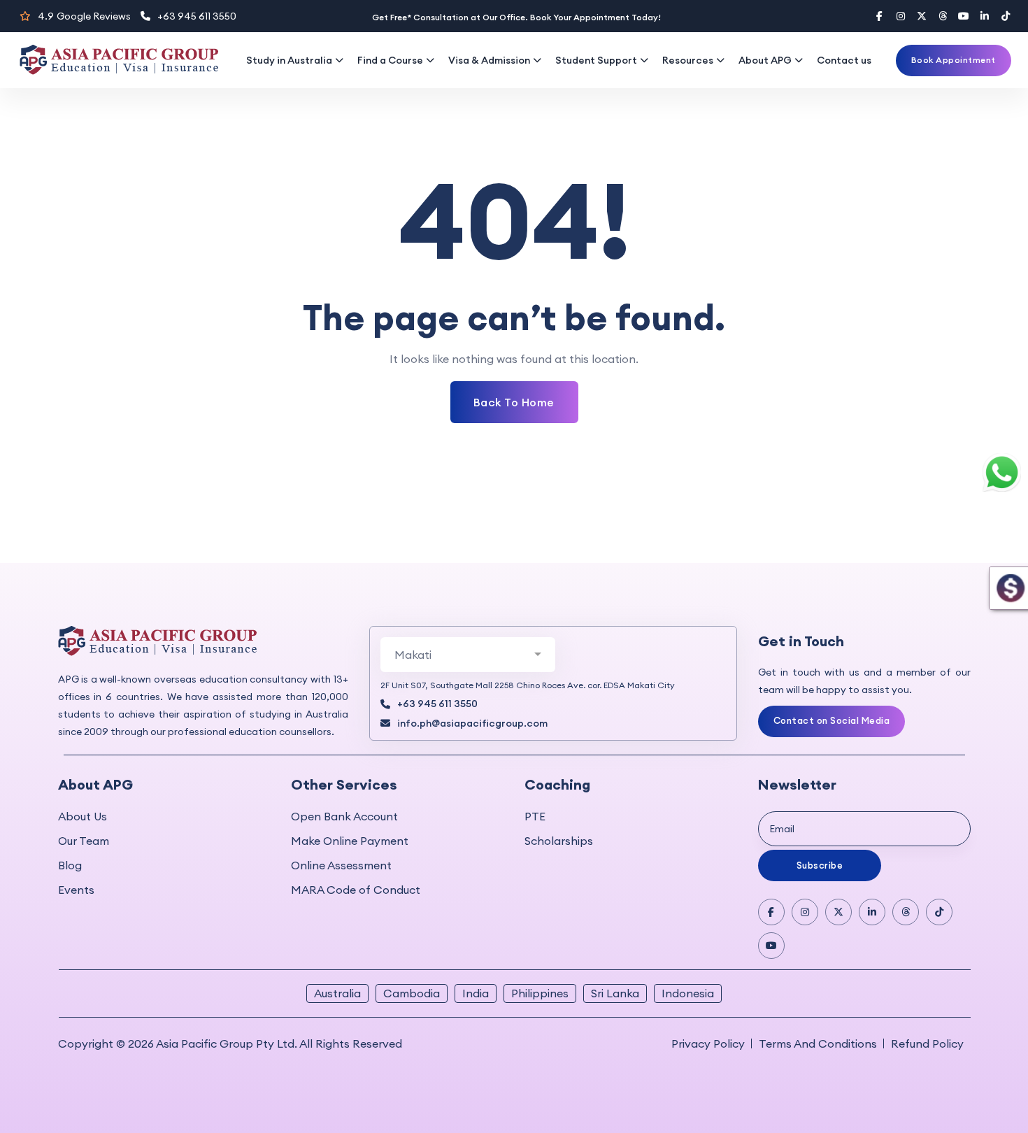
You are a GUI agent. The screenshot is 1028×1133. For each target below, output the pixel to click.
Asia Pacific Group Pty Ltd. (226, 1043)
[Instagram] (900, 16)
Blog (70, 865)
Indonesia (688, 993)
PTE (534, 816)
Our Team (83, 841)
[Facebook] (879, 16)
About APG (765, 60)
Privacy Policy (708, 1043)
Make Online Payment (349, 841)
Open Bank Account (344, 816)
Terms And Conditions (818, 1043)
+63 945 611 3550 (196, 16)
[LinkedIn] (984, 16)
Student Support (596, 60)
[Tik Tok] (939, 912)
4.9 (84, 16)
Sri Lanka (615, 993)
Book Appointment (953, 60)
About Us (82, 816)
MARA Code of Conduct (355, 890)
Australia (337, 993)
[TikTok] (1005, 16)
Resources (687, 60)
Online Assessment (341, 865)
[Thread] (942, 16)
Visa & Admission (489, 60)
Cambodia (411, 993)
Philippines (540, 993)
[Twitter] (921, 16)
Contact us (844, 60)
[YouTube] (963, 16)
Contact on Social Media (831, 720)
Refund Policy (927, 1043)
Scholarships (558, 841)
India (475, 993)
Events (76, 890)
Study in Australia (289, 60)
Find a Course (390, 60)
